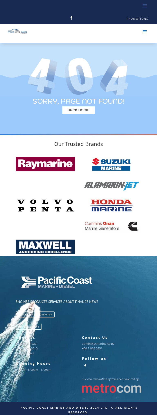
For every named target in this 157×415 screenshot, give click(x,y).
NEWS (93, 301)
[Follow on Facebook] (71, 18)
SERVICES (55, 301)
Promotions (137, 18)
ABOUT (68, 301)
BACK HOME (78, 110)
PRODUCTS (38, 301)
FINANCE (81, 301)
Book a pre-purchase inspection (35, 314)
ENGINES (22, 301)
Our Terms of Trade (28, 326)
